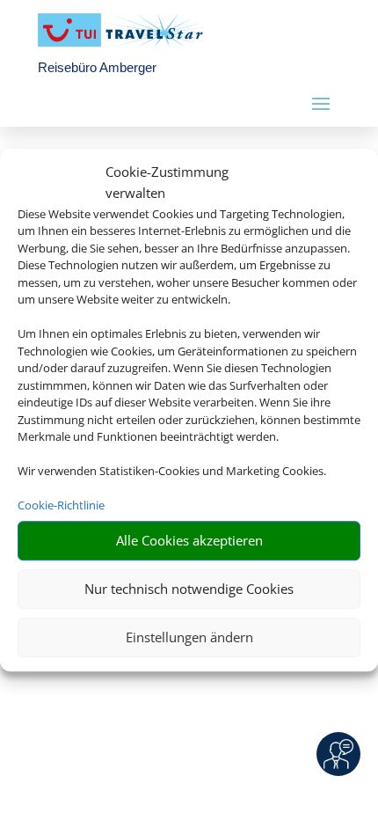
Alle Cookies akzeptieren (189, 540)
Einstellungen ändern (189, 637)
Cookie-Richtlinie (61, 505)
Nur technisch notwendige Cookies (189, 588)
